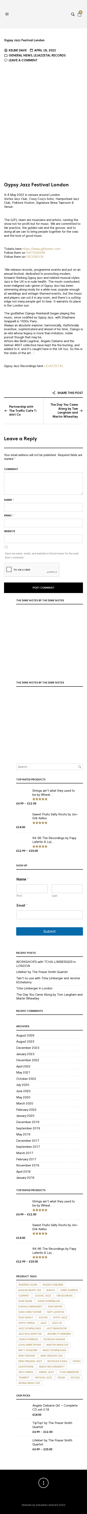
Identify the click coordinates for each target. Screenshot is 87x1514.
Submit (50, 931)
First (19, 896)
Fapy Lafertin (55, 1312)
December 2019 (27, 1122)
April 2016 (23, 1171)
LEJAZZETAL (54, 366)
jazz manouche (56, 1328)
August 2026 (25, 1035)
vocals (75, 1377)
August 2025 (25, 1041)
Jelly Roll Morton (30, 1334)
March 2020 (24, 1103)
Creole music (64, 1295)
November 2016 (27, 1165)
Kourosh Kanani (54, 1339)
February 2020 (26, 1109)
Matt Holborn (27, 1350)
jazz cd (57, 1323)
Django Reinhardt (30, 1306)
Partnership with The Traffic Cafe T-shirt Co (23, 410)
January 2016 (25, 1177)
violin (61, 1377)
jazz (43, 1323)
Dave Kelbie (25, 1301)
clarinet (24, 1295)
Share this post (70, 393)
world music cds (29, 1383)
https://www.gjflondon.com (41, 248)
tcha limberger (69, 1372)
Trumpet (24, 1377)
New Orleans (26, 1355)
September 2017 (28, 1146)
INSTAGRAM (35, 252)
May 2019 (23, 1134)
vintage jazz (43, 1377)
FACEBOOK (35, 256)
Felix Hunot (25, 1317)
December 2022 (27, 1060)
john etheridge (28, 1339)
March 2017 (24, 1153)
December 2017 (27, 1140)
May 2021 (23, 1072)
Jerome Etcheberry (59, 1334)
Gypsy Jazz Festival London (24, 40)
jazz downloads (29, 1328)
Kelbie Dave (18, 50)
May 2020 (23, 1097)
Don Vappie (55, 1306)
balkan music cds (29, 1290)
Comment (11, 469)
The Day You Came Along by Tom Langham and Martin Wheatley (64, 410)
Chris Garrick (69, 1290)
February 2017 (26, 1159)
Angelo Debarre (52, 1284)
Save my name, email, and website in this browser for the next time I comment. (42, 555)
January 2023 (25, 1054)
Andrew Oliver (27, 1284)
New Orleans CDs (51, 1355)
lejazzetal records (50, 55)
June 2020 (23, 1091)
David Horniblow (49, 1301)
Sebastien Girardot (52, 1366)
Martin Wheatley (58, 1344)
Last (54, 896)
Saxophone (26, 1366)
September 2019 (28, 1128)
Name (9, 500)
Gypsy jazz (60, 1317)
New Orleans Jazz (30, 1361)
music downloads (54, 1350)
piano (77, 1361)
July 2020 (22, 1084)
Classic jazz (43, 1295)
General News (20, 55)
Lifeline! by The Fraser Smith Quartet (42, 972)
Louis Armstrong (29, 1344)
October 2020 (26, 1078)
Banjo (51, 1290)
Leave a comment (23, 60)
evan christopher (29, 1312)
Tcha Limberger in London (34, 988)
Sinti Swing (25, 1372)
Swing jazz (46, 1372)
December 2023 (27, 1047)
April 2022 (23, 1066)
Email (9, 515)
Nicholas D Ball (57, 1361)
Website (9, 531)
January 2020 (25, 1115)
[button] (7, 14)
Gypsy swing (26, 1323)
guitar (43, 1317)
